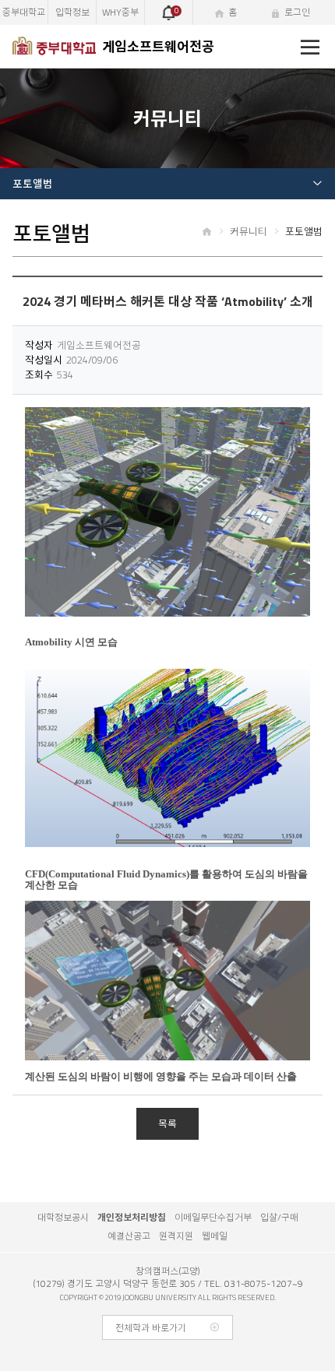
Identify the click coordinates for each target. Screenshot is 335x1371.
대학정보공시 (63, 1217)
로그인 (297, 12)
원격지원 (176, 1236)
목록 (167, 1123)
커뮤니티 (248, 231)
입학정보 (72, 12)
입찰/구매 (279, 1217)
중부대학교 (23, 12)
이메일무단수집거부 (213, 1217)
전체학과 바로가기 (150, 1328)
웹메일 (214, 1236)
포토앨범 (32, 184)
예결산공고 (129, 1236)
